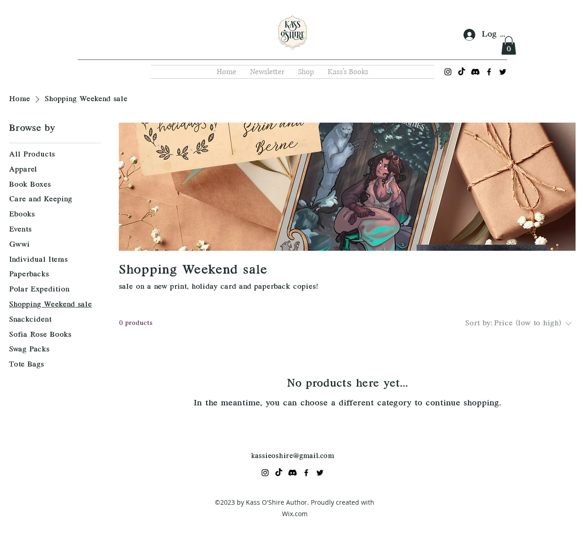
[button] (508, 45)
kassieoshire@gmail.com (292, 456)
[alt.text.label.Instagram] (447, 71)
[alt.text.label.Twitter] (502, 71)
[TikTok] (461, 71)
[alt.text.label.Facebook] (489, 71)
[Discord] (475, 71)
